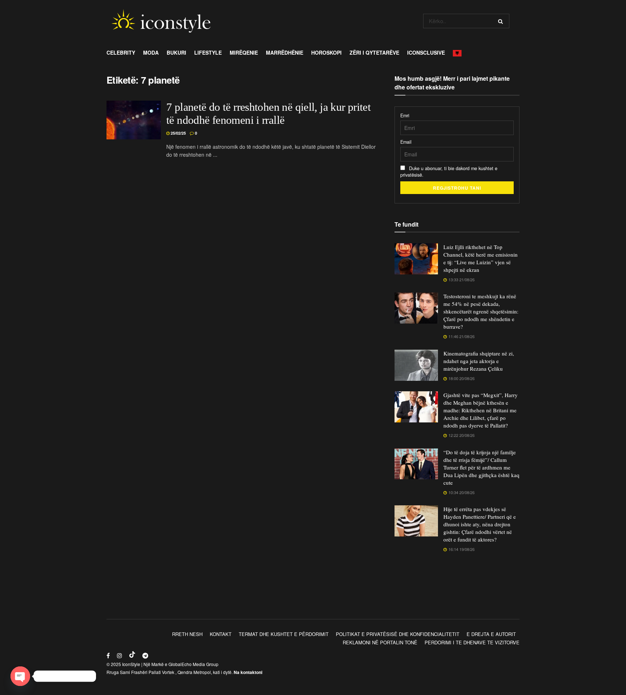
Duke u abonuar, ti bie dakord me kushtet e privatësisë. (448, 171)
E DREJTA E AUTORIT (491, 634)
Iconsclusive (426, 52)
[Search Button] (501, 21)
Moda (151, 52)
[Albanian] (459, 52)
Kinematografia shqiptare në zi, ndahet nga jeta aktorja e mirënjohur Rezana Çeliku (478, 361)
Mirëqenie (244, 52)
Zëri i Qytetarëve (374, 52)
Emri (404, 115)
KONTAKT (220, 634)
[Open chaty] (20, 676)
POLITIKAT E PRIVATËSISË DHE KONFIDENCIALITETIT (397, 634)
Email (406, 142)
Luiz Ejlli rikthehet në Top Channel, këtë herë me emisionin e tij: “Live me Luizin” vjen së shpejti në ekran (480, 258)
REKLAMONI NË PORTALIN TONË (380, 642)
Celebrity (121, 52)
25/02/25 (178, 133)
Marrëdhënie (284, 52)
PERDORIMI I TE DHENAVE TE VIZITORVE (472, 642)
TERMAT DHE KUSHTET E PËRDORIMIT (284, 634)
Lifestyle (208, 52)
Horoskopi (326, 52)
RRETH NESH (187, 634)
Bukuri (176, 52)
